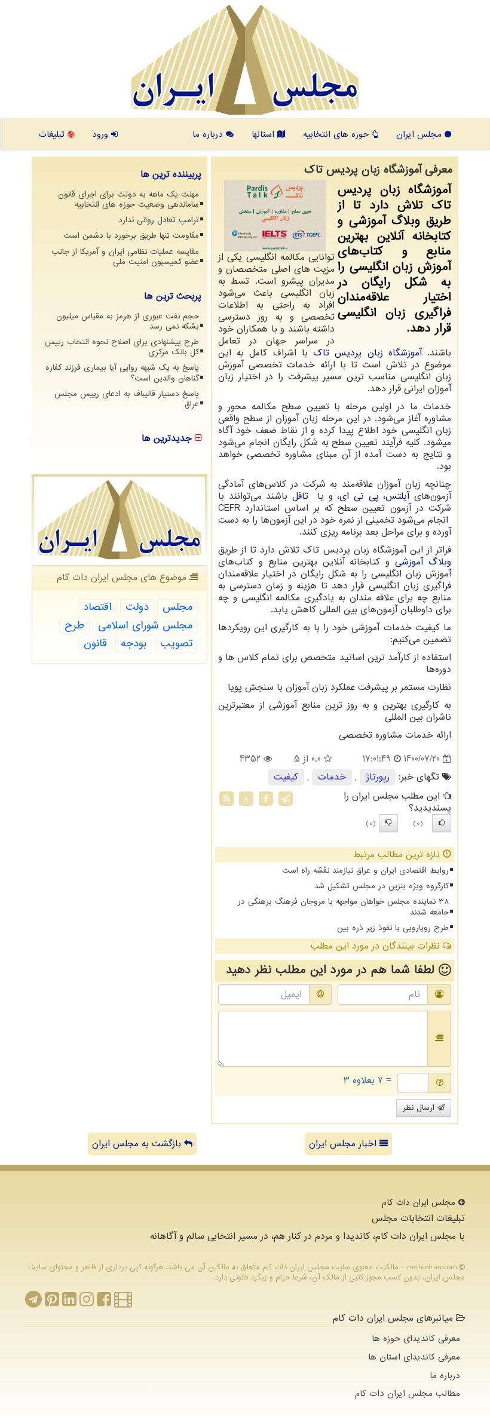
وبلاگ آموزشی (423, 562)
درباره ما (209, 134)
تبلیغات (53, 134)
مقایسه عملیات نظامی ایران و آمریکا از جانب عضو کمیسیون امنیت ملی (125, 257)
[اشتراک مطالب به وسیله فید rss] (226, 798)
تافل (302, 496)
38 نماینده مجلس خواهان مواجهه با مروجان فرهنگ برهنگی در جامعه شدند (343, 906)
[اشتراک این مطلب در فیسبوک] (266, 798)
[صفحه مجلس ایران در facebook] (104, 1303)
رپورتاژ (378, 777)
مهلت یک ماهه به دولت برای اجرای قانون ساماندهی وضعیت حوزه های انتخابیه (128, 199)
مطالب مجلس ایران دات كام (407, 1393)
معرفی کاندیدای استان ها (414, 1357)
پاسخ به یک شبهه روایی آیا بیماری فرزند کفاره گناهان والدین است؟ (122, 372)
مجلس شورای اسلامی (145, 626)
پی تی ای (358, 496)
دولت (137, 607)
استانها (264, 134)
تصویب (176, 644)
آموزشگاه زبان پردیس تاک (367, 353)
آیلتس (397, 496)
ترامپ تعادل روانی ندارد (158, 220)
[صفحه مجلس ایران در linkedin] (69, 1303)
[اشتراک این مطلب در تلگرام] (285, 798)
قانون (95, 644)
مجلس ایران (420, 134)
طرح (74, 626)
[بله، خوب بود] (441, 823)
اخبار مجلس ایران (344, 1144)
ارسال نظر (420, 1107)
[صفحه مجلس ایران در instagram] (86, 1303)
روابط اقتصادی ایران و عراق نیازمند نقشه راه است (365, 870)
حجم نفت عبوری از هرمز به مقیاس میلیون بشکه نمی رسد (127, 321)
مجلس (177, 607)
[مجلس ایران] (245, 59)
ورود (101, 134)
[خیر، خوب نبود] (388, 823)
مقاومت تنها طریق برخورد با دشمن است (131, 235)
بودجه (133, 644)
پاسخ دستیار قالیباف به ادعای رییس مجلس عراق (126, 399)
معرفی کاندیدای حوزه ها (416, 1338)
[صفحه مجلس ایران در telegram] (33, 1303)
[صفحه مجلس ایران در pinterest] (52, 1303)
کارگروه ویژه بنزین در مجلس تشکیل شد (381, 886)
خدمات (332, 777)
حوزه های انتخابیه (337, 134)
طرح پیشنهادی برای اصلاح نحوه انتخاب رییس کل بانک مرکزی (122, 347)
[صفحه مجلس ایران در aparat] (123, 1303)
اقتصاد (97, 607)
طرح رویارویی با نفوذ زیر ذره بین (393, 928)
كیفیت (286, 777)
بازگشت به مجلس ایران (138, 1144)
